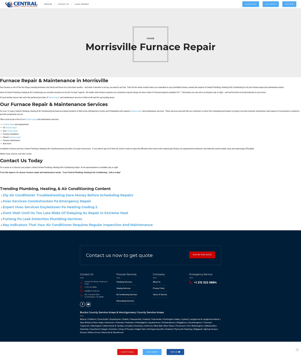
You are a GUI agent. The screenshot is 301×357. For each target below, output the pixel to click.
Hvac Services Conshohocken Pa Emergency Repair (47, 201)
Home (150, 38)
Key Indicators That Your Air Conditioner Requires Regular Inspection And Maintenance (78, 225)
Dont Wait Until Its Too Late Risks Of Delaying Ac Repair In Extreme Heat (65, 213)
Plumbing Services (124, 282)
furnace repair (54, 97)
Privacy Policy (159, 288)
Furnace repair (8, 124)
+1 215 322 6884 (90, 287)
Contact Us (63, 4)
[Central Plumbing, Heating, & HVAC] (81, 282)
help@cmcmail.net (91, 291)
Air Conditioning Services (126, 294)
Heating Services (123, 288)
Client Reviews (82, 4)
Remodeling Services (125, 301)
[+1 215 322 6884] (81, 287)
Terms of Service (160, 294)
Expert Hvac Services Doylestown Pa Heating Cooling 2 (50, 207)
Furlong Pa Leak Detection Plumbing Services (42, 219)
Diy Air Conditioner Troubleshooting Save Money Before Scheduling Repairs (68, 195)
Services (48, 4)
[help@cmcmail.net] (81, 291)
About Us (156, 282)
